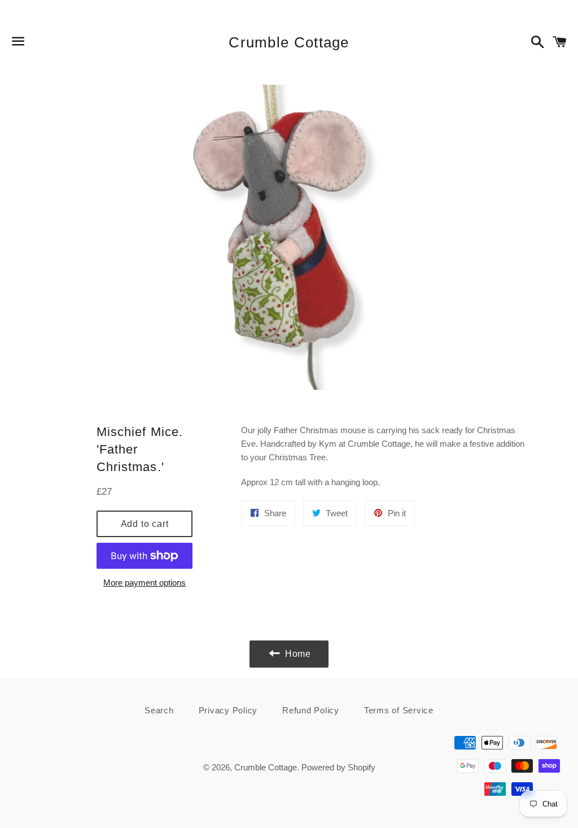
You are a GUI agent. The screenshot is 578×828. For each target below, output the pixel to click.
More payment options (144, 582)
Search (159, 710)
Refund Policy (310, 710)
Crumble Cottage (289, 42)
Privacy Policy (228, 710)
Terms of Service (399, 710)
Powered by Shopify (338, 767)
